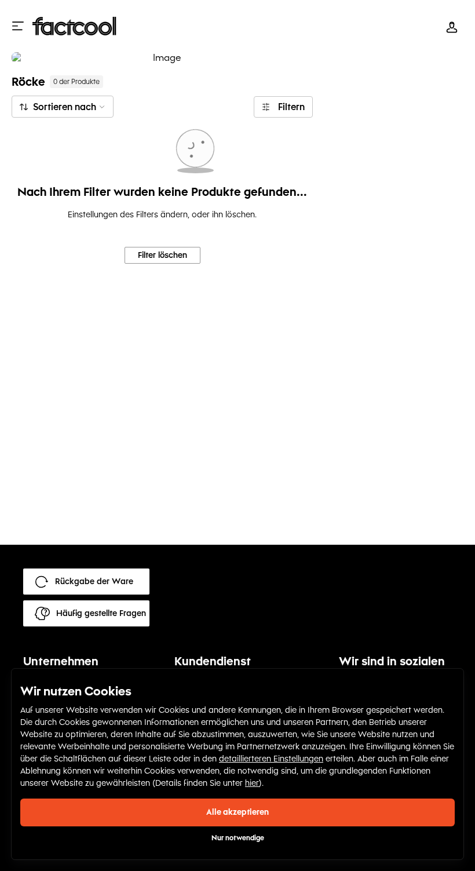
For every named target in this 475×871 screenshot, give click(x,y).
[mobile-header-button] (451, 26)
